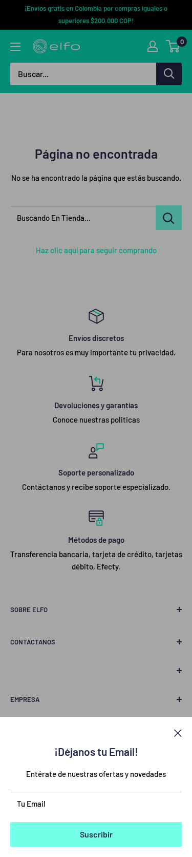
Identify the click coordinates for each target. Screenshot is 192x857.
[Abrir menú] (15, 47)
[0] (173, 46)
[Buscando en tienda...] (169, 217)
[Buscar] (169, 74)
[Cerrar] (178, 732)
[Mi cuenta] (152, 46)
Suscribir (96, 834)
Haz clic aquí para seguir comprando (96, 250)
